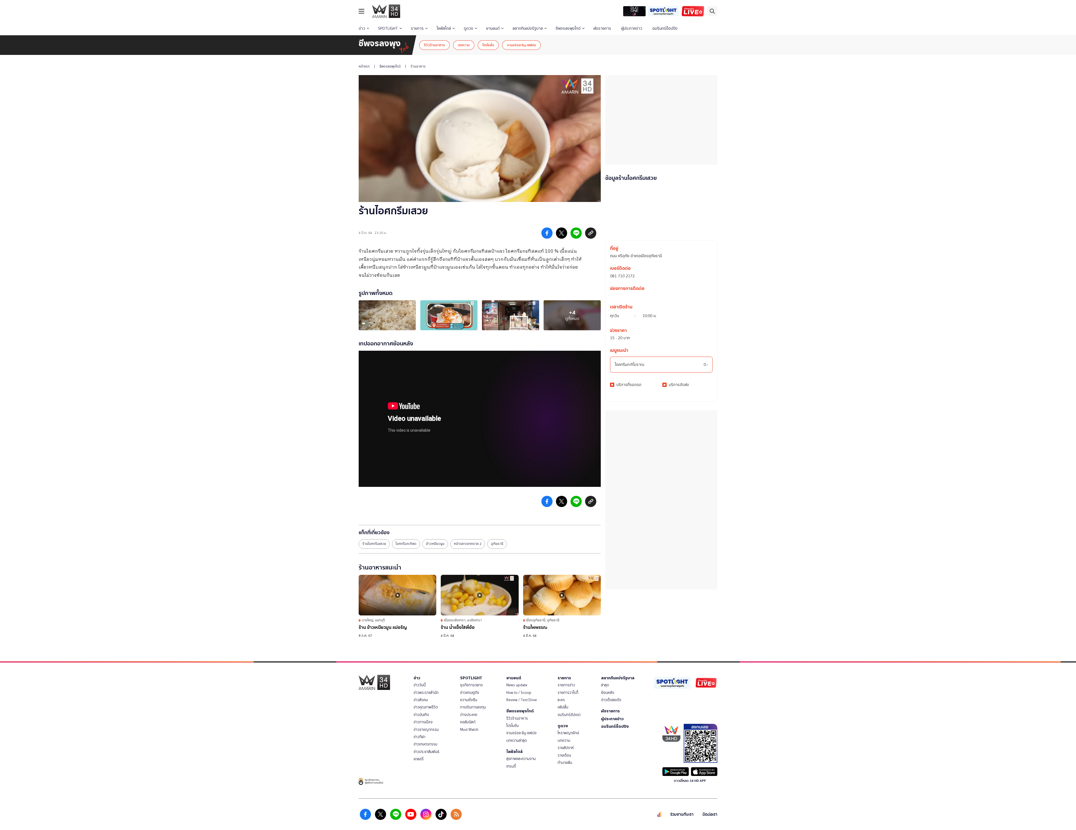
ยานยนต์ (493, 28)
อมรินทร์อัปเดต (569, 714)
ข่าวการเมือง (423, 722)
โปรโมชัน (512, 725)
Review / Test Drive (521, 700)
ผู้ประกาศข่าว (631, 28)
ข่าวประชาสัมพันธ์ (426, 751)
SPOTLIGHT (388, 28)
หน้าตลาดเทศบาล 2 (467, 543)
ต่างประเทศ (468, 714)
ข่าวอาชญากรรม (426, 729)
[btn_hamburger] (361, 11)
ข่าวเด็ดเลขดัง (611, 700)
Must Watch (469, 729)
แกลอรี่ (419, 759)
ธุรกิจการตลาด (471, 685)
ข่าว (362, 28)
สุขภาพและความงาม (521, 758)
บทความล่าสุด (516, 740)
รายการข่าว (566, 685)
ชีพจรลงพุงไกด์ (568, 28)
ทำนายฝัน (565, 762)
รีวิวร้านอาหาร (434, 45)
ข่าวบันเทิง (421, 714)
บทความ (464, 45)
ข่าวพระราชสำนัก (426, 692)
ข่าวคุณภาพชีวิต (426, 707)
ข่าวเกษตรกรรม (425, 744)
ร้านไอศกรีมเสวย (374, 543)
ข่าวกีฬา (419, 737)
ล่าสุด (605, 685)
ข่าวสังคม (421, 700)
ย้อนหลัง (607, 692)
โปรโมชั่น (488, 45)
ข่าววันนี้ (420, 685)
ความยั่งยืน (468, 700)
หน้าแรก (364, 66)
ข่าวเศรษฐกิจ (469, 692)
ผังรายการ (602, 28)
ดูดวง (468, 28)
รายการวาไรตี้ (568, 692)
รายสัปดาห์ (566, 747)
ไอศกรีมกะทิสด (406, 543)
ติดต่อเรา (709, 814)
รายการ (417, 28)
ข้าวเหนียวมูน (435, 543)
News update (516, 685)
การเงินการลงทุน (473, 707)
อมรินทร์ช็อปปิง (665, 28)
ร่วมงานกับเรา (682, 814)
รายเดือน (564, 755)
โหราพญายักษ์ (568, 733)
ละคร (561, 700)
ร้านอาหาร (418, 66)
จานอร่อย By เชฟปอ (521, 45)
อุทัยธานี (497, 543)
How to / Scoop (518, 692)
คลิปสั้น (563, 707)
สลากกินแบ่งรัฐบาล (528, 28)
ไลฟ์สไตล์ (444, 28)
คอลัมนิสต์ (468, 722)
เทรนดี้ (511, 766)
